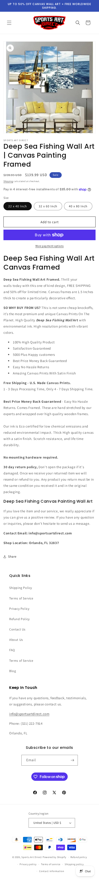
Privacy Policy (19, 609)
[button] (9, 23)
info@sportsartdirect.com (29, 714)
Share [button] (12, 556)
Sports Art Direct (31, 857)
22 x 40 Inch (17, 206)
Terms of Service (21, 598)
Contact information (51, 871)
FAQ (12, 650)
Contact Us (17, 629)
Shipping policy (74, 864)
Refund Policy (19, 619)
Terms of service (50, 864)
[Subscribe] (72, 760)
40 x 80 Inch (78, 206)
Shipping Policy (20, 588)
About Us (16, 640)
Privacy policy (28, 864)
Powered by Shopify (54, 857)
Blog (12, 671)
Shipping (8, 181)
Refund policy (78, 857)
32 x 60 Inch (48, 206)
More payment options (49, 246)
